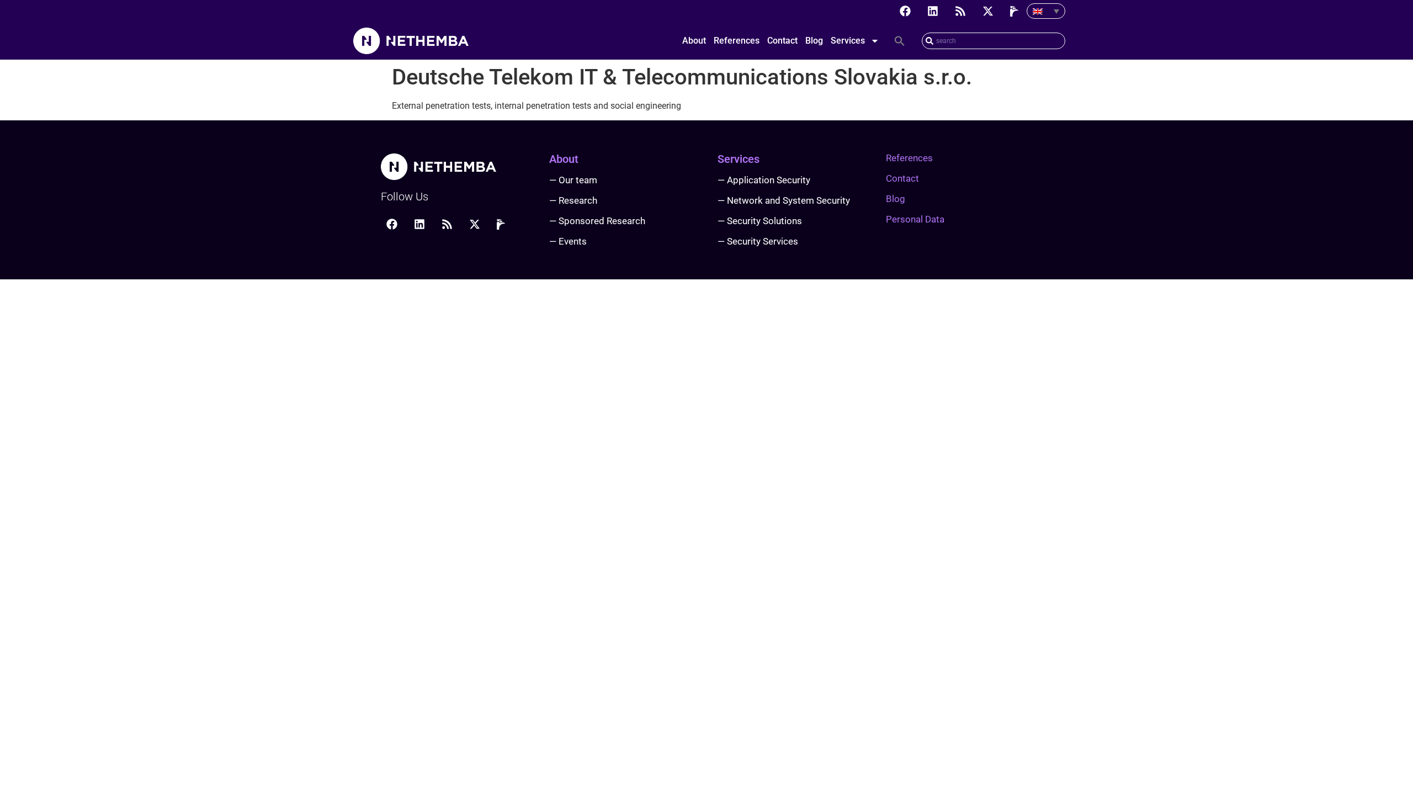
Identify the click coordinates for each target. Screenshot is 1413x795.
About (694, 40)
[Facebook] (905, 11)
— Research (573, 200)
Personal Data (915, 219)
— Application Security (764, 180)
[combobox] (993, 41)
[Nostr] (1016, 11)
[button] (899, 41)
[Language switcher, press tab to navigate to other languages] (1046, 11)
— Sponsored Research (597, 220)
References (736, 40)
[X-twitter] (988, 11)
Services (848, 40)
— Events (568, 241)
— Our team (573, 180)
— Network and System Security (784, 200)
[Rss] (960, 11)
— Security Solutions (760, 220)
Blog (814, 40)
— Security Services (758, 241)
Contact (782, 40)
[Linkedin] (933, 11)
